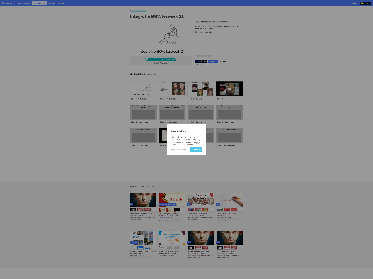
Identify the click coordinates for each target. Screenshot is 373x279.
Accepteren (196, 149)
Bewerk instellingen (178, 149)
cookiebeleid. (189, 145)
